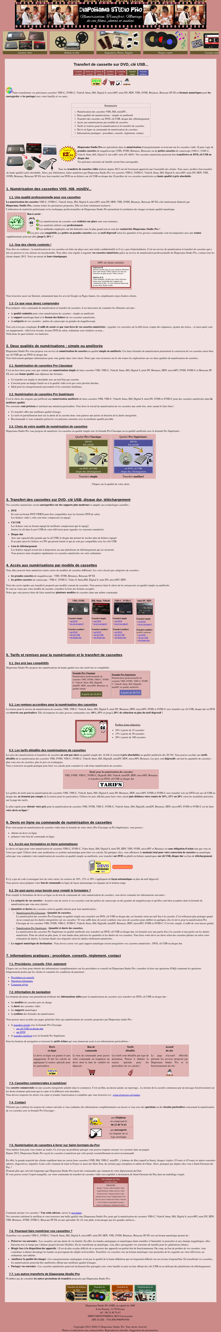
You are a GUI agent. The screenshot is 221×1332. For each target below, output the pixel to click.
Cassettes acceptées (78, 72)
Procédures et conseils (22, 977)
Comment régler (121, 72)
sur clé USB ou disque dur (29, 1028)
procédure (76, 1212)
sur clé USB (75, 634)
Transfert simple (132, 72)
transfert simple (22, 1025)
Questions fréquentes (22, 981)
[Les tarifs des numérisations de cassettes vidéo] (111, 787)
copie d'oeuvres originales (126, 1094)
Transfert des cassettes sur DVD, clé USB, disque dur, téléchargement (113, 118)
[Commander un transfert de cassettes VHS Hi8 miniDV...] (122, 868)
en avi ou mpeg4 (77, 623)
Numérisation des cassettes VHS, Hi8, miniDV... (102, 111)
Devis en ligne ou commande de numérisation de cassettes (107, 129)
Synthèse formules (110, 72)
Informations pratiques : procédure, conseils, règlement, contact (110, 133)
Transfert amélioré (143, 72)
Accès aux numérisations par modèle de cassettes (102, 122)
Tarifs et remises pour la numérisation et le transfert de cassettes (110, 126)
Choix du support (100, 72)
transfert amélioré (23, 1035)
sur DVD (74, 621)
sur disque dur (75, 637)
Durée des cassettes (89, 72)
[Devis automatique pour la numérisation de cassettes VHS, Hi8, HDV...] (99, 873)
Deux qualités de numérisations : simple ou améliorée (105, 115)
